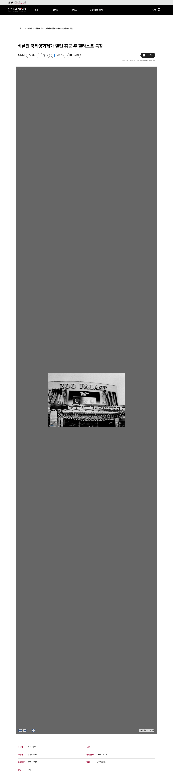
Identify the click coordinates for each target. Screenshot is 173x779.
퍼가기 (34, 55)
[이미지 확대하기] (20, 730)
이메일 (76, 55)
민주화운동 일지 (96, 10)
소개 (36, 10)
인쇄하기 (149, 55)
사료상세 (28, 28)
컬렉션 (55, 10)
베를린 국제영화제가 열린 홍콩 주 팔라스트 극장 (54, 28)
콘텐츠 (74, 10)
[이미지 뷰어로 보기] (33, 730)
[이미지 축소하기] (24, 730)
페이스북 (60, 55)
